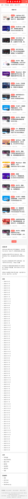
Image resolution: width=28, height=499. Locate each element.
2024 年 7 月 (7, 336)
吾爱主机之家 (14, 1)
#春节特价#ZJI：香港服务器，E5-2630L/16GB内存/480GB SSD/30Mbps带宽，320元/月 (18, 98)
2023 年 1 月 (7, 375)
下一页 (14, 241)
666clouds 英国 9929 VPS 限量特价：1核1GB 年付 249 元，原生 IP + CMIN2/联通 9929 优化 (13, 250)
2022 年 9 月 (7, 384)
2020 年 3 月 (7, 450)
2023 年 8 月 (7, 360)
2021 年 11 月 (7, 406)
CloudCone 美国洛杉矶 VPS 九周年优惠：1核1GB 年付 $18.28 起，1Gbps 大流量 (13, 261)
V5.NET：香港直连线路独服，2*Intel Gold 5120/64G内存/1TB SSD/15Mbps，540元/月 (18, 199)
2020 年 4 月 (7, 447)
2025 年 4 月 (7, 316)
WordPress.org (7, 484)
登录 (5, 478)
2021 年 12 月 (7, 404)
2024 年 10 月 (7, 329)
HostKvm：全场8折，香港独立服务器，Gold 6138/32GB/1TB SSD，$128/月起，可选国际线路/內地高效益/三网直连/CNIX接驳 (18, 31)
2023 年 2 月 (7, 373)
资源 (5, 470)
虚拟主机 (6, 468)
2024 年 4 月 (7, 342)
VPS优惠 (7, 5)
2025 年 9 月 (7, 305)
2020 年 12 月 (7, 430)
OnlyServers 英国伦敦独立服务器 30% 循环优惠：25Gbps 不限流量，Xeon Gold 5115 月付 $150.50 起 (13, 267)
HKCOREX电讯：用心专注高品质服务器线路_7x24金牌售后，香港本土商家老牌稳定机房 (18, 52)
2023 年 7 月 (7, 362)
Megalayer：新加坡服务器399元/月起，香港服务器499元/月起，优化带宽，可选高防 (18, 75)
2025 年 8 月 (7, 307)
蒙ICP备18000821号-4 (14, 494)
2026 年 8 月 (7, 281)
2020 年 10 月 (7, 434)
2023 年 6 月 (7, 364)
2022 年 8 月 (7, 386)
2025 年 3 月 (7, 318)
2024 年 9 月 (7, 331)
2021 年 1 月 (7, 428)
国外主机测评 (15, 490)
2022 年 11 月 (7, 380)
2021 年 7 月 (7, 415)
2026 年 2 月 (7, 294)
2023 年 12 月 (7, 351)
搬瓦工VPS (17, 5)
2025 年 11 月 (7, 301)
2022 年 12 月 (7, 377)
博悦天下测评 (22, 490)
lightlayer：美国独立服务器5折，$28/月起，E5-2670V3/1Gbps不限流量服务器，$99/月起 (18, 143)
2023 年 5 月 (7, 366)
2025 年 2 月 (7, 321)
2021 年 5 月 (7, 419)
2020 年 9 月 (7, 437)
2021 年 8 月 (7, 412)
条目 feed (6, 480)
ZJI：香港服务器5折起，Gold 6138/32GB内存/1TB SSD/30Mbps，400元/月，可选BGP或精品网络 (18, 132)
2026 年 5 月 (7, 288)
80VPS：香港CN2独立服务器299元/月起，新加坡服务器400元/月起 (18, 154)
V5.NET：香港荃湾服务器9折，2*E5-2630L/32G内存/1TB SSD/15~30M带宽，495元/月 (18, 109)
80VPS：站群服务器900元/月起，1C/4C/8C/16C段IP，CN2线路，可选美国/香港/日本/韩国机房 (18, 234)
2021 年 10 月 (7, 408)
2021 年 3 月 (7, 423)
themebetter (18, 493)
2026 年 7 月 (7, 283)
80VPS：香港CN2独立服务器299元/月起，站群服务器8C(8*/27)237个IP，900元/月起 (18, 189)
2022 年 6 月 (7, 391)
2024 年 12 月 (7, 325)
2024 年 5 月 (7, 340)
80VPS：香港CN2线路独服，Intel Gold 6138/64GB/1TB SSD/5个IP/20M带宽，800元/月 (18, 63)
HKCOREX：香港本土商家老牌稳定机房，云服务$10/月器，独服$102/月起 (18, 41)
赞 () (24, 22)
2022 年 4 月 (7, 395)
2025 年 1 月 (7, 323)
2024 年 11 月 (7, 327)
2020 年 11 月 (7, 432)
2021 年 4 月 (7, 421)
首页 (2, 5)
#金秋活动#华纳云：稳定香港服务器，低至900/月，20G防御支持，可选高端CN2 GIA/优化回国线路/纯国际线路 (18, 223)
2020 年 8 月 (7, 439)
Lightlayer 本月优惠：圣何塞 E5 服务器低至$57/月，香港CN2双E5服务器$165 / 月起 (18, 18)
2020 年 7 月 (7, 441)
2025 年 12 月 (7, 299)
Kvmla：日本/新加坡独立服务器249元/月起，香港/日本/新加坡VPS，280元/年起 (18, 86)
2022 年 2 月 (7, 399)
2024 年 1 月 (7, 349)
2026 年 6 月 (7, 286)
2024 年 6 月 (7, 338)
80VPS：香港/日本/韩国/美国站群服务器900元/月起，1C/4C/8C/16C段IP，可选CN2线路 (18, 121)
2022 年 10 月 (7, 382)
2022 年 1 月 (7, 401)
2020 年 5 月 (7, 445)
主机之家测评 (8, 490)
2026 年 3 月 (7, 292)
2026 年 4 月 (7, 290)
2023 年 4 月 (7, 369)
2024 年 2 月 (7, 347)
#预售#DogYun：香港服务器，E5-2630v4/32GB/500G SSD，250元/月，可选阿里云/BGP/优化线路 (18, 177)
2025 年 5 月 (7, 314)
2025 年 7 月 (7, 310)
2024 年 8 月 (7, 334)
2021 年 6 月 (7, 417)
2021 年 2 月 (7, 426)
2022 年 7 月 (7, 388)
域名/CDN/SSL (7, 459)
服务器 (11, 5)
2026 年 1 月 (7, 296)
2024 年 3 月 (7, 345)
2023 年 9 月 (7, 358)
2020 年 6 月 (7, 443)
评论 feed (6, 482)
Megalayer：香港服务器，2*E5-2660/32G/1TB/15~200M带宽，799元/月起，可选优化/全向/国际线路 (18, 166)
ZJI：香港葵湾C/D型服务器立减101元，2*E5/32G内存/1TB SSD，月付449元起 (18, 210)
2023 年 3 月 (7, 371)
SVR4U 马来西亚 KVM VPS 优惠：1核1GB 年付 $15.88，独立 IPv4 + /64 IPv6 (14, 273)
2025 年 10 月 (7, 303)
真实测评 (6, 466)
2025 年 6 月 (7, 312)
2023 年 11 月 (7, 353)
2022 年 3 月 (7, 397)
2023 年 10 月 (7, 356)
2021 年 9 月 (7, 410)
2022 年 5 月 (7, 393)
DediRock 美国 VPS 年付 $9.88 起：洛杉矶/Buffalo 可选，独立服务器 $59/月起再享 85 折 (13, 255)
